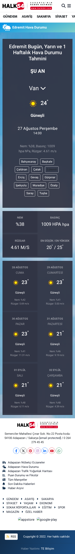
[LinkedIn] (45, 451)
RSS (13, 536)
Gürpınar (50, 177)
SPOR (61, 507)
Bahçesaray (28, 161)
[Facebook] (16, 451)
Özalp (54, 185)
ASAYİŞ (27, 16)
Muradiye (38, 185)
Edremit (52, 169)
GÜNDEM (10, 16)
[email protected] (50, 438)
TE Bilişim (47, 548)
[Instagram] (37, 451)
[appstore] (26, 520)
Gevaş (34, 177)
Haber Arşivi (16, 488)
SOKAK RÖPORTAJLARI (21, 507)
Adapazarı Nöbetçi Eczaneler (26, 462)
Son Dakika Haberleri (21, 484)
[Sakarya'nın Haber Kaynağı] (27, 6)
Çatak (37, 169)
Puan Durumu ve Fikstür (23, 475)
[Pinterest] (30, 451)
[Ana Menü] (69, 6)
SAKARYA (44, 16)
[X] (23, 451)
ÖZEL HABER (33, 512)
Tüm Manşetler (17, 479)
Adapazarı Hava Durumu (23, 467)
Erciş (21, 177)
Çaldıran (22, 169)
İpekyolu (21, 185)
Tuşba (43, 193)
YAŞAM (28, 503)
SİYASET (61, 16)
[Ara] (64, 6)
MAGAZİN (12, 512)
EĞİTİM (47, 507)
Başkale (47, 161)
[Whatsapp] (59, 451)
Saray (29, 193)
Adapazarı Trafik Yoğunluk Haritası (30, 471)
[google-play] (47, 520)
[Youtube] (52, 451)
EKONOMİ (46, 503)
